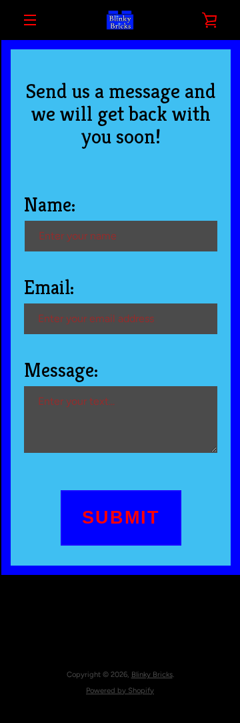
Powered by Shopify (120, 690)
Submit (121, 518)
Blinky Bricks (152, 674)
